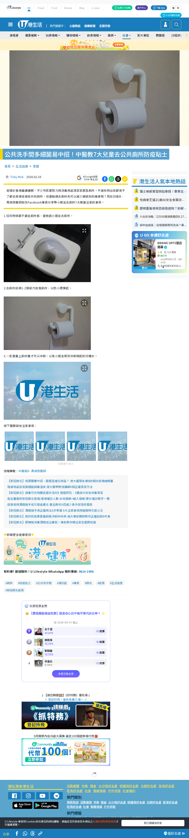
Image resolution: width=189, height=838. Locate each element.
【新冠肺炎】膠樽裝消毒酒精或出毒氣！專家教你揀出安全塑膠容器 (51, 522)
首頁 (7, 166)
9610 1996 (86, 571)
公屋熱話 (74, 26)
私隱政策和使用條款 (104, 821)
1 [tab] (86, 40)
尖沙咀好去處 (108, 786)
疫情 (101, 583)
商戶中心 (141, 7)
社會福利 (129, 790)
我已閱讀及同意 (153, 823)
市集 (85, 786)
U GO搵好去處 (173, 15)
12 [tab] (104, 45)
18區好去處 (178, 35)
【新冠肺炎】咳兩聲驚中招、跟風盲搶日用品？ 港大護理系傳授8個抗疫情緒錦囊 (60, 481)
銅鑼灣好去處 (129, 786)
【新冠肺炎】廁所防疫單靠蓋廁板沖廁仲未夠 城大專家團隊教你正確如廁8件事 (58, 516)
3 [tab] (93, 40)
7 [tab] (86, 45)
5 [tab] (101, 40)
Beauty (68, 8)
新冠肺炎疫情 (15, 590)
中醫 (21, 471)
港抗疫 (63, 583)
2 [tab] (90, 40)
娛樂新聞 (89, 26)
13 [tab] (92, 49)
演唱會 (14, 35)
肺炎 (89, 583)
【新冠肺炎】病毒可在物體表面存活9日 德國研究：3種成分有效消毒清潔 (55, 492)
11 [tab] (101, 45)
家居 (36, 166)
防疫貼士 (25, 583)
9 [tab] (93, 45)
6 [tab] (104, 40)
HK (28, 8)
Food (54, 8)
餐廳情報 (99, 790)
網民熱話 (73, 802)
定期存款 (104, 26)
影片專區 (143, 35)
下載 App (160, 7)
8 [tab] (90, 45)
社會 (88, 790)
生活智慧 (117, 583)
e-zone (95, 8)
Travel (41, 8)
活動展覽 (73, 786)
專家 (76, 583)
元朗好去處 (148, 786)
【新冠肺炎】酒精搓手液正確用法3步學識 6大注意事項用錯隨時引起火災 (55, 510)
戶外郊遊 (114, 790)
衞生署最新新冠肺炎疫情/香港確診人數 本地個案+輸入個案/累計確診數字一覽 (58, 498)
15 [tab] (99, 49)
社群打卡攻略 (123, 7)
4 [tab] (97, 40)
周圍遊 (160, 35)
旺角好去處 (75, 790)
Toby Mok (17, 177)
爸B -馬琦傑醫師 (35, 471)
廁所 (10, 583)
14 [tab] (95, 49)
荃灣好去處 (166, 786)
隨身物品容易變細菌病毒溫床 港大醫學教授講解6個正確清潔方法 (49, 486)
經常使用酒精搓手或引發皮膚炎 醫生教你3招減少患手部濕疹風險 (49, 504)
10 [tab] (97, 45)
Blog (81, 8)
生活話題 (22, 166)
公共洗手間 (44, 583)
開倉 (93, 786)
